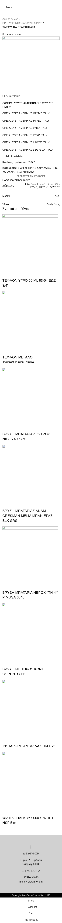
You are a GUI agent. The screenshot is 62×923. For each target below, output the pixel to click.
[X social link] (27, 2)
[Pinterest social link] (31, 2)
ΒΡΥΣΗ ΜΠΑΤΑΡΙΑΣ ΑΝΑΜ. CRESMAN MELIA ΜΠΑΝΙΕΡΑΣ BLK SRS (27, 516)
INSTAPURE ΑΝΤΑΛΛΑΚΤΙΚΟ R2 (28, 746)
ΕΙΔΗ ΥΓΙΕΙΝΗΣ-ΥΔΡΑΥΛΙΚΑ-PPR (22, 23)
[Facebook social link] (24, 2)
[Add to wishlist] (15, 274)
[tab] (31, 176)
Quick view (6, 274)
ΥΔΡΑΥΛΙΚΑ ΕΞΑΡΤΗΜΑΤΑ (18, 27)
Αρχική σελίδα (10, 19)
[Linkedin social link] (35, 2)
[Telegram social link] (38, 2)
